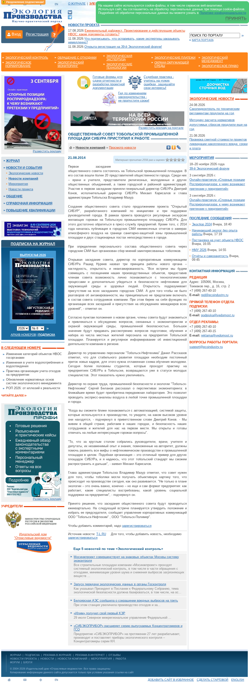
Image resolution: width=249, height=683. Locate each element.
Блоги (27, 662)
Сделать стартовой (212, 680)
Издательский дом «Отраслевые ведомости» (54, 668)
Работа (121, 658)
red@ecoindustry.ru (214, 295)
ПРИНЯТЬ (236, 18)
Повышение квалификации (30, 210)
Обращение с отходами (77, 57)
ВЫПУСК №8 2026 (33, 255)
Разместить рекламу (47, 151)
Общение (14, 196)
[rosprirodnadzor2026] (32, 112)
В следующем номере (21, 348)
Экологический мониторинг (71, 64)
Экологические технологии (119, 66)
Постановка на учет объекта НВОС (217, 240)
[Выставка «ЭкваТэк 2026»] (32, 229)
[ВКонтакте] (70, 12)
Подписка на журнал (33, 244)
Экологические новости (26, 173)
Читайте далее (12, 395)
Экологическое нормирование (18, 64)
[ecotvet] (32, 450)
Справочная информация (29, 203)
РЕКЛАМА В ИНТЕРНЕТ (90, 655)
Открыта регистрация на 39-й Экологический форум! (123, 46)
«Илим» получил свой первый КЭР (99, 613)
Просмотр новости (122, 147)
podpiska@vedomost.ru (217, 315)
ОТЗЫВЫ (114, 655)
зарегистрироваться (136, 526)
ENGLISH (237, 680)
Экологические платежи (175, 57)
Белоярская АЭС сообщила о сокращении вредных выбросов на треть (126, 600)
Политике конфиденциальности (223, 13)
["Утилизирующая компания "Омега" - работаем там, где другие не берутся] (127, 118)
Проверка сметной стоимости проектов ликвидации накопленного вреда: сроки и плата (218, 144)
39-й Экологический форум (209, 168)
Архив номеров (23, 335)
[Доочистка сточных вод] (218, 85)
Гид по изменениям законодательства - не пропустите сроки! (133, 96)
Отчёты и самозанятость (210, 256)
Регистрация (37, 34)
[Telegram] (70, 17)
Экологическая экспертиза (119, 57)
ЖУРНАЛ (15, 655)
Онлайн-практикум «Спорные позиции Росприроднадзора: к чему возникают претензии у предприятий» (217, 184)
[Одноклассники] (173, 147)
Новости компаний (23, 178)
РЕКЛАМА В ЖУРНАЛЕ (57, 655)
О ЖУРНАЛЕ (77, 3)
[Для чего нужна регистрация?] (54, 34)
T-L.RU (101, 534)
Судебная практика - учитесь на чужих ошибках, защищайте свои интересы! (159, 82)
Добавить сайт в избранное (171, 680)
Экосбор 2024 (202, 224)
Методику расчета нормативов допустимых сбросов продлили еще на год (218, 124)
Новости (47, 658)
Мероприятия (18, 184)
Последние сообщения (210, 218)
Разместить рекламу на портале (161, 128)
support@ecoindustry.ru (206, 347)
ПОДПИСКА (32, 655)
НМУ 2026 (199, 250)
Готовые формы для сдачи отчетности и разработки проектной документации (109, 82)
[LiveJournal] (178, 147)
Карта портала (202, 39)
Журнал (13, 161)
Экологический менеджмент (215, 59)
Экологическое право (220, 66)
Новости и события (24, 168)
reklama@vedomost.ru (217, 335)
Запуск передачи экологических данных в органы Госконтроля (120, 584)
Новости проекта (83, 25)
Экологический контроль (26, 57)
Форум (15, 662)
